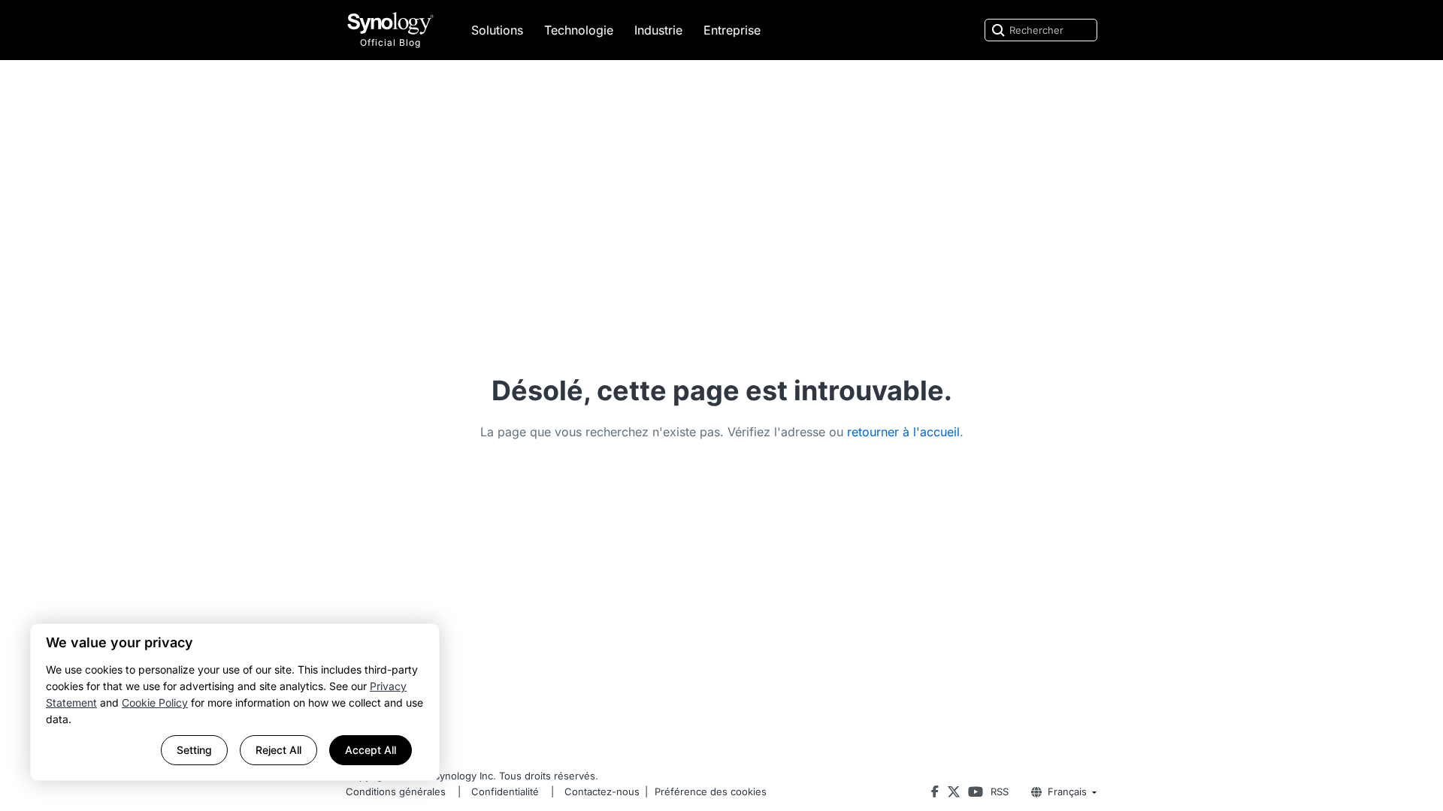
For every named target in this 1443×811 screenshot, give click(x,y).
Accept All (370, 749)
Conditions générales (396, 791)
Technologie (578, 30)
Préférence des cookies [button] (711, 791)
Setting (194, 749)
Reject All (278, 749)
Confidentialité (505, 791)
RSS (1000, 791)
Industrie (658, 30)
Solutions (497, 30)
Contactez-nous (602, 791)
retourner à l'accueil (903, 431)
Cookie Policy (155, 702)
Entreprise (732, 30)
